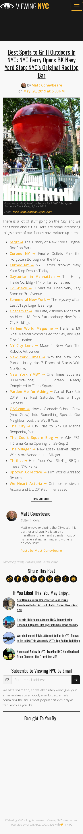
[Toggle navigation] (77, 6)
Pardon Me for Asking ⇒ (31, 391)
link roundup (41, 498)
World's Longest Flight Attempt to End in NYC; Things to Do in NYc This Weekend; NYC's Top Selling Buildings (48, 638)
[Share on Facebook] (17, 579)
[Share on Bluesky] (49, 579)
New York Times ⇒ (27, 357)
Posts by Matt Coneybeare (41, 550)
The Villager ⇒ (22, 449)
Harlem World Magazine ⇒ (34, 328)
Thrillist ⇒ (18, 460)
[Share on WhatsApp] (65, 579)
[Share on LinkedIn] (33, 579)
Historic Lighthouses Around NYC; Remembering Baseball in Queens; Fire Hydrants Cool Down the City (47, 622)
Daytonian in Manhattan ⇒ (35, 276)
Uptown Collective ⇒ (28, 472)
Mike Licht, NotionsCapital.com (32, 212)
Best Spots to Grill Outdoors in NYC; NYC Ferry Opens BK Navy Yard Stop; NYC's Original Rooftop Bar (42, 63)
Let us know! (50, 562)
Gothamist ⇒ (21, 311)
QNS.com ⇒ (20, 408)
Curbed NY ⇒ (22, 253)
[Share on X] (25, 579)
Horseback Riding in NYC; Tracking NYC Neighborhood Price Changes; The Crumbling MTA (48, 654)
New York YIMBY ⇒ (27, 374)
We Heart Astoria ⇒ (28, 483)
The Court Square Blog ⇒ (34, 437)
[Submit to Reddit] (41, 579)
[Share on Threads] (57, 579)
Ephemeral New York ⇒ (30, 299)
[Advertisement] (41, 26)
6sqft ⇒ (16, 242)
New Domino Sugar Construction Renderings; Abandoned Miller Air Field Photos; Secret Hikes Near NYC (47, 605)
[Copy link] (9, 578)
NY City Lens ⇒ (24, 345)
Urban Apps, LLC (36, 824)
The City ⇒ (20, 426)
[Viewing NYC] (24, 6)
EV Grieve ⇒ (21, 288)
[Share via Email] (73, 579)
